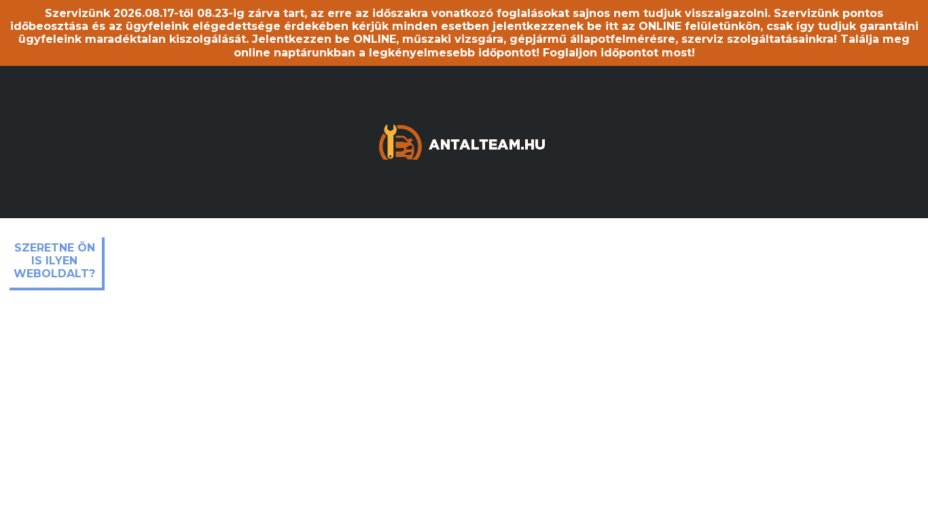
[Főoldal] (464, 141)
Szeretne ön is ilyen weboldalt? (54, 260)
